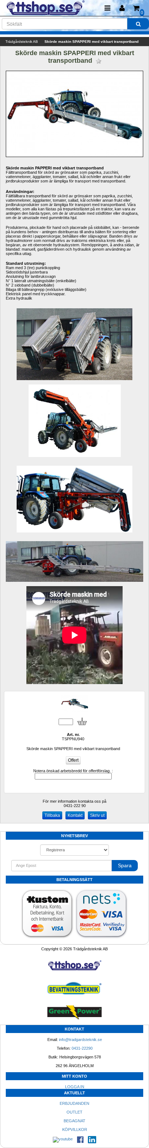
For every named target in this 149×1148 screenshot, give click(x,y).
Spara (125, 865)
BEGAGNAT (74, 1121)
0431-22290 (82, 1048)
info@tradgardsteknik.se (80, 1039)
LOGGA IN (74, 1087)
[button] (122, 8)
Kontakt (75, 815)
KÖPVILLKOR (74, 1129)
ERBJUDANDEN (74, 1103)
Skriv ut (97, 815)
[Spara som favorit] (98, 61)
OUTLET (74, 1112)
